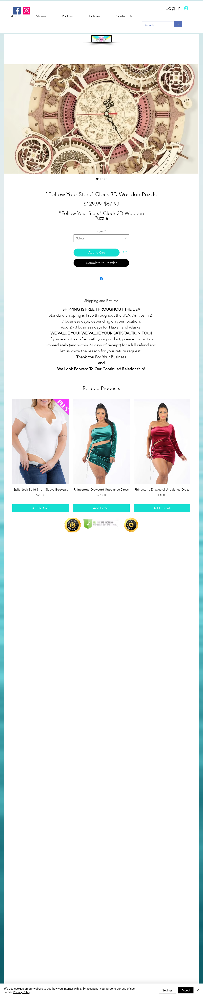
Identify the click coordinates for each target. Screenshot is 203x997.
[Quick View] (40, 441)
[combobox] (101, 238)
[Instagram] (26, 10)
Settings (167, 990)
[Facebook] (17, 10)
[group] (101, 455)
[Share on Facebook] (101, 278)
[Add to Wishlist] (125, 252)
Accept (186, 990)
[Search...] (178, 24)
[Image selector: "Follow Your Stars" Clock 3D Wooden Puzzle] (97, 179)
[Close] (198, 990)
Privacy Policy (21, 992)
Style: (101, 231)
